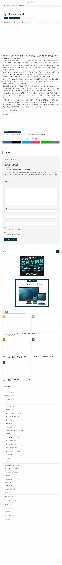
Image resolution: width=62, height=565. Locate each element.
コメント (7, 187)
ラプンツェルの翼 (36, 134)
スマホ (8, 512)
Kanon (8, 482)
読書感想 (6, 18)
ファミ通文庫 (11, 440)
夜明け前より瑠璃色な (12, 465)
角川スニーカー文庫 (13, 416)
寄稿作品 (8, 493)
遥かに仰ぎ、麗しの (11, 472)
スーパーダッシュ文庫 (13, 437)
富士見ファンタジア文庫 (14, 413)
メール (6, 214)
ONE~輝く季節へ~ (11, 486)
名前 (5, 208)
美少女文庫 (10, 454)
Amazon (4, 114)
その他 (8, 458)
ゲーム (8, 508)
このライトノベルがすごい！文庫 (16, 430)
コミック (8, 399)
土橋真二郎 (19, 134)
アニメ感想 (9, 515)
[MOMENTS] (31, 2)
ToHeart (8, 479)
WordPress (9, 496)
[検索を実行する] (57, 251)
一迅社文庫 (10, 427)
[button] (7, 142)
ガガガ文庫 (10, 420)
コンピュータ (10, 500)
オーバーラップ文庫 (12, 444)
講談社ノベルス (11, 447)
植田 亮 (29, 134)
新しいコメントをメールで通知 (12, 229)
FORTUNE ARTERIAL (12, 468)
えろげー (8, 504)
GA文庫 (9, 434)
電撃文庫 (17, 18)
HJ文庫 (9, 423)
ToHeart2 (8, 475)
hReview (4, 108)
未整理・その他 (10, 489)
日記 (7, 519)
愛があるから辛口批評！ (12, 165)
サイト (6, 221)
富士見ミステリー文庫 (13, 451)
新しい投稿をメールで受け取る (12, 234)
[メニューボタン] (2, 2)
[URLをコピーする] (54, 142)
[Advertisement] (31, 38)
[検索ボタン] (60, 2)
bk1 (7, 114)
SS (7, 461)
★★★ (24, 134)
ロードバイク (10, 392)
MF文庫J (10, 409)
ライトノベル (11, 18)
